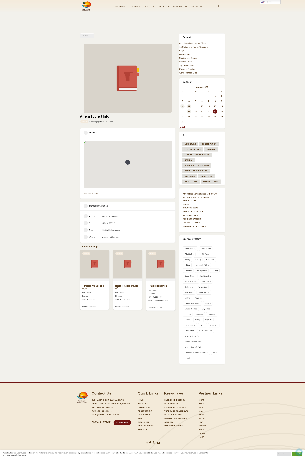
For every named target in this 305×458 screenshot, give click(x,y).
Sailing (187, 298)
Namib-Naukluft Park (193, 347)
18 (189, 112)
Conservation (209, 144)
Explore (211, 149)
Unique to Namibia (187, 69)
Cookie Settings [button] (283, 454)
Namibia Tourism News (196, 171)
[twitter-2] (154, 442)
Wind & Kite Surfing (192, 303)
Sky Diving (206, 281)
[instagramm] (146, 442)
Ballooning (189, 287)
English (267, 2)
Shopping (211, 314)
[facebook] (150, 442)
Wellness (190, 176)
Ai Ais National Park (192, 336)
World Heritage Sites (188, 73)
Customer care (193, 149)
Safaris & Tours (191, 309)
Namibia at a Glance (188, 58)
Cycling (215, 270)
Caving (198, 259)
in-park (187, 358)
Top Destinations (186, 65)
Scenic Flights (203, 292)
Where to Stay (210, 181)
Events (187, 320)
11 (189, 106)
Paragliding (202, 287)
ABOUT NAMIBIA (119, 6)
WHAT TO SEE (150, 6)
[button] (127, 162)
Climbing (188, 270)
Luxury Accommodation (197, 155)
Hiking (187, 265)
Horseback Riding (202, 265)
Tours (215, 353)
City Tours (206, 309)
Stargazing (189, 292)
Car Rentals (189, 331)
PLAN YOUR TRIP (180, 6)
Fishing (208, 303)
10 (182, 106)
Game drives (190, 325)
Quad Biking (189, 276)
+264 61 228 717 (108, 223)
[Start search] (218, 6)
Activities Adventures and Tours (192, 43)
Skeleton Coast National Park (196, 353)
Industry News (185, 54)
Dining (197, 320)
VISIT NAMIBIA (135, 6)
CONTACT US (196, 6)
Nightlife (208, 320)
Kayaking (198, 298)
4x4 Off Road (204, 254)
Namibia (189, 160)
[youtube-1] (158, 442)
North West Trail (205, 331)
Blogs (181, 51)
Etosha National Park (193, 342)
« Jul (182, 127)
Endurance (210, 259)
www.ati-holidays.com (110, 237)
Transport (214, 325)
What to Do (207, 176)
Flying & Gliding (191, 281)
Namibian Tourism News (197, 165)
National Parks (185, 62)
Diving (202, 325)
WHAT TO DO (164, 6)
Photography (202, 270)
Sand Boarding (205, 276)
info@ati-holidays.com (111, 230)
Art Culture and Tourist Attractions (193, 47)
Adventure (190, 144)
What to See (191, 181)
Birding (187, 259)
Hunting (188, 314)
